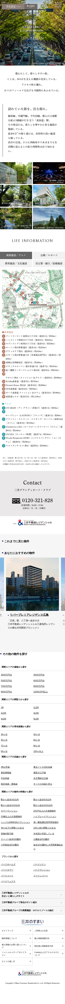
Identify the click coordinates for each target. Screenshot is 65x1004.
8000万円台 (39, 686)
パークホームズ (8, 864)
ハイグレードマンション (44, 816)
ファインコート (40, 876)
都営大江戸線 (39, 772)
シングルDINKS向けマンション (15, 822)
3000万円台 (6, 675)
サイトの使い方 (8, 961)
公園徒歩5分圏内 (41, 839)
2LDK (3, 713)
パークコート (7, 876)
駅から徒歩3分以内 (10, 799)
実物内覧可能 (7, 833)
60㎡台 (36, 740)
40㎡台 (36, 734)
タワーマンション (9, 811)
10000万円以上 (40, 692)
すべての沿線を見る (42, 784)
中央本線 (5, 778)
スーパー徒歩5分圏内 (11, 839)
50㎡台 (4, 740)
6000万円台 (39, 680)
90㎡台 (4, 751)
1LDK (36, 707)
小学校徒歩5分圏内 (10, 845)
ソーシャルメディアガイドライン (14, 953)
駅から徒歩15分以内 (43, 805)
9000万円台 (6, 692)
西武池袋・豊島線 (9, 784)
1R (2, 707)
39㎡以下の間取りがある (12, 828)
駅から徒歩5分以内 (42, 799)
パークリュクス (8, 881)
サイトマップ (7, 931)
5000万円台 (6, 680)
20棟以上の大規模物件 (11, 816)
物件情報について (9, 938)
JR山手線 (5, 767)
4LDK (3, 719)
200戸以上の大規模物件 (44, 811)
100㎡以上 (38, 751)
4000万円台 (39, 675)
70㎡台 (4, 746)
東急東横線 (6, 772)
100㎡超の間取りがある (44, 828)
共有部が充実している (43, 833)
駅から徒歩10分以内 (10, 805)
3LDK (36, 713)
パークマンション (41, 870)
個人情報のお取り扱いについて (14, 946)
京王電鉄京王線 (40, 778)
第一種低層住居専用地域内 (45, 822)
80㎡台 (36, 746)
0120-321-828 (37, 500)
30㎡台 (4, 734)
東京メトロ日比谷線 (42, 767)
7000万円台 (6, 686)
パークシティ (39, 864)
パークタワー (7, 870)
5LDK (36, 719)
